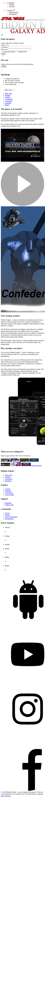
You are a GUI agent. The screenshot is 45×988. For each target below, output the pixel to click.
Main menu (8, 90)
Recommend (9, 519)
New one (4, 60)
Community (9, 99)
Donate (7, 515)
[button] (6, 2)
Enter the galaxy (8, 39)
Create (4, 66)
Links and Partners (11, 517)
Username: (4, 47)
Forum (7, 513)
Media (7, 105)
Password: (4, 49)
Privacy (3, 796)
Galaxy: (3, 45)
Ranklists (8, 103)
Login (3, 54)
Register (7, 95)
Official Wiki (9, 505)
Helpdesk (8, 503)
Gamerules (8, 101)
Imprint (8, 796)
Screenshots (9, 493)
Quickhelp (5, 75)
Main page (8, 93)
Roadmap (8, 481)
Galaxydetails (9, 495)
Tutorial (7, 97)
